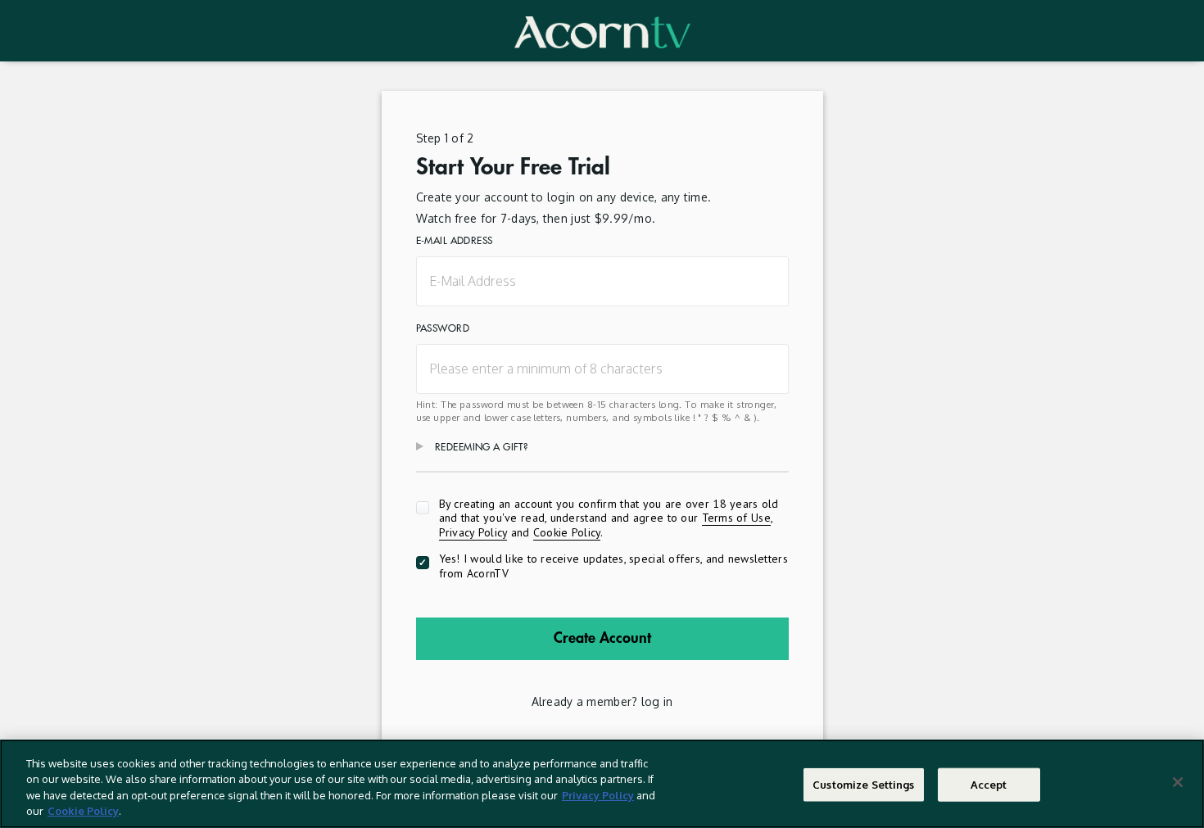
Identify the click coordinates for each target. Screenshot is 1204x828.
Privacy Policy (473, 532)
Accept (989, 784)
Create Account (602, 638)
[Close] (1178, 782)
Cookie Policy (567, 532)
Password (442, 328)
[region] (602, 784)
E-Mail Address (454, 241)
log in (657, 701)
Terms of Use (736, 517)
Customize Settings (863, 784)
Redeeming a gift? (481, 447)
